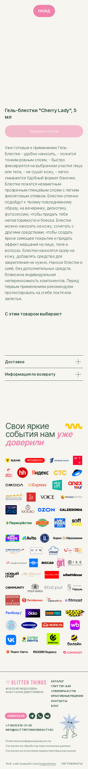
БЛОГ (55, 706)
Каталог (57, 681)
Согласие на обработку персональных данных (38, 746)
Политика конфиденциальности (28, 741)
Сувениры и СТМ (63, 691)
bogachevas (47, 763)
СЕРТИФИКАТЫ (72, 763)
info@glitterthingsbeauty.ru (29, 729)
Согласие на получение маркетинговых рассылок (41, 750)
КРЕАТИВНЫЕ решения (67, 696)
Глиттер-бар (61, 686)
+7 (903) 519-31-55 (19, 725)
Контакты (59, 701)
